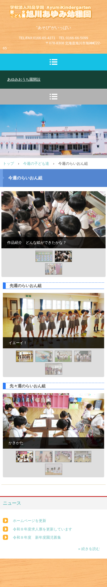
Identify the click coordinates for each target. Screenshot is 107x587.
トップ (8, 163)
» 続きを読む (89, 549)
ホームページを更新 (29, 521)
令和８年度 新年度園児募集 (37, 537)
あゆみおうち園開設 (24, 79)
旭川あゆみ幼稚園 (53, 10)
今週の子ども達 (36, 163)
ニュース (12, 503)
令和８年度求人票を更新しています (42, 529)
